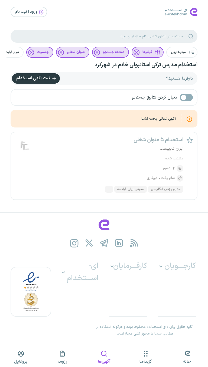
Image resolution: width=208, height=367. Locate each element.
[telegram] (104, 243)
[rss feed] (134, 243)
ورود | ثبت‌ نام (26, 12)
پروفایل (20, 361)
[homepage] (104, 224)
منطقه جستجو (113, 52)
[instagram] (74, 243)
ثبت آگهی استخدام (33, 78)
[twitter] (89, 243)
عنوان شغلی (76, 52)
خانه (187, 361)
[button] (181, 52)
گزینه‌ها (145, 361)
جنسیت (43, 52)
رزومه (62, 361)
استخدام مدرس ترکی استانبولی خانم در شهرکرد (146, 65)
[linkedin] (119, 243)
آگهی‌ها (104, 361)
